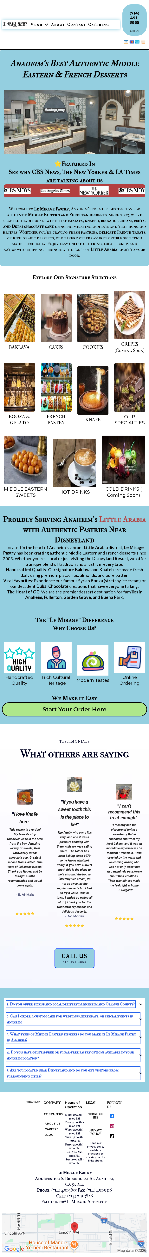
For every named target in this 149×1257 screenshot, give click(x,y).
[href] (74, 1233)
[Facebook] (112, 1116)
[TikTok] (112, 1136)
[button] (46, 24)
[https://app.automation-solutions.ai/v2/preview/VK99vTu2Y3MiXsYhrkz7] (19, 318)
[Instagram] (112, 1126)
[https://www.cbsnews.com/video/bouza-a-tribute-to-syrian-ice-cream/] (117, 191)
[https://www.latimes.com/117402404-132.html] (39, 191)
